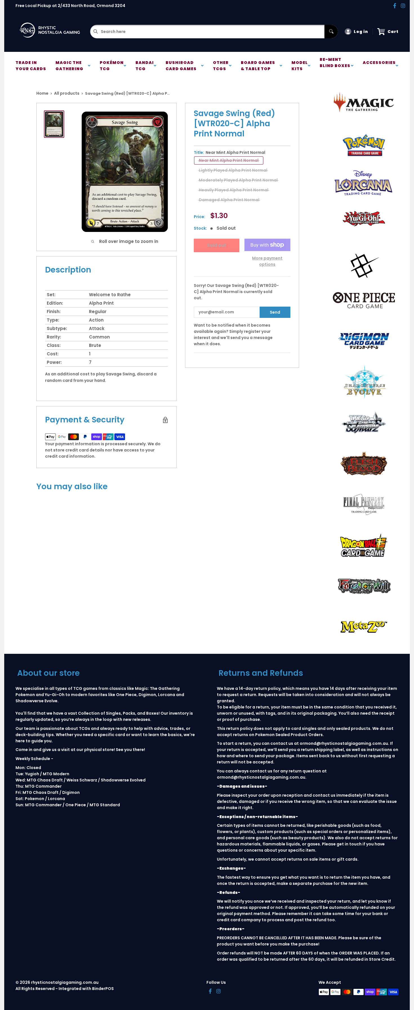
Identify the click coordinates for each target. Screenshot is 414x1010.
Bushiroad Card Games (182, 66)
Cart (393, 31)
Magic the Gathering (70, 66)
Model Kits (299, 66)
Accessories (379, 66)
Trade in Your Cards (30, 66)
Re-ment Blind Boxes (335, 66)
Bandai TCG (144, 66)
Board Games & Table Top (258, 66)
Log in (361, 31)
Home (42, 93)
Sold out (216, 245)
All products (66, 93)
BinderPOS (103, 988)
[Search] (331, 31)
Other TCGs (221, 66)
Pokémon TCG (112, 66)
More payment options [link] (267, 261)
